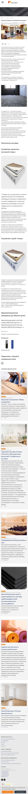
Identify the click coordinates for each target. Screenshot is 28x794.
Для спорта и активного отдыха (8, 754)
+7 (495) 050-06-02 (5, 775)
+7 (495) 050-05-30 (5, 774)
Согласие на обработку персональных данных (11, 763)
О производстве (4, 740)
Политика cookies (5, 761)
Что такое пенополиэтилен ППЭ (8, 739)
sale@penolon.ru (4, 776)
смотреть (5, 560)
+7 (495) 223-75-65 (4, 772)
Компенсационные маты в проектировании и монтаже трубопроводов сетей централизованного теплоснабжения (11, 599)
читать (5, 417)
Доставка (3, 746)
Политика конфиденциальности (8, 760)
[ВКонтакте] (2, 363)
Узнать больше (20, 791)
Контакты (3, 742)
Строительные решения (6, 751)
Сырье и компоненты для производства (9, 753)
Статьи (2, 744)
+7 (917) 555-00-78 (4, 771)
